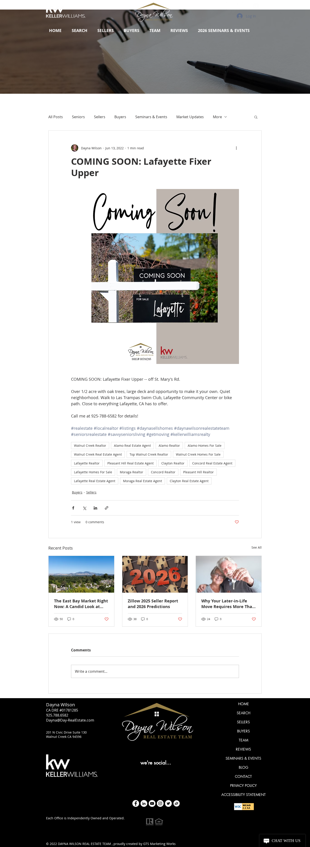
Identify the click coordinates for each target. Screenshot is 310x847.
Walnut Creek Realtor (90, 445)
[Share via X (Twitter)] (84, 508)
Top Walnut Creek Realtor (149, 454)
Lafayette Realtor (87, 463)
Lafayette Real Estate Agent (94, 481)
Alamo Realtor (169, 445)
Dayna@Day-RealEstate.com (70, 720)
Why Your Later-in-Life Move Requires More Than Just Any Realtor (228, 603)
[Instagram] (160, 803)
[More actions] (236, 148)
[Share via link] (106, 508)
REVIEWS (243, 749)
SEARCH (243, 713)
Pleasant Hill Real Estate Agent (130, 463)
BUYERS (243, 731)
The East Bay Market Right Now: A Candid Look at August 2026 (81, 603)
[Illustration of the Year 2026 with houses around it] (155, 574)
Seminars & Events (151, 116)
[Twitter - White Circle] (168, 803)
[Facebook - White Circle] (135, 803)
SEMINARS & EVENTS (243, 758)
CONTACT (243, 776)
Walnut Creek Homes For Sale (198, 454)
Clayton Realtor (173, 463)
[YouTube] (152, 803)
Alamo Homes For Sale (204, 445)
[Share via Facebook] (73, 508)
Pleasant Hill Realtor (198, 472)
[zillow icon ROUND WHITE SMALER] (176, 803)
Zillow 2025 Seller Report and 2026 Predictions (153, 603)
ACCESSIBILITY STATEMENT (243, 794)
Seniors (78, 116)
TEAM (243, 740)
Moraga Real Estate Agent (142, 481)
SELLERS (243, 722)
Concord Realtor (163, 472)
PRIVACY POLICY (243, 785)
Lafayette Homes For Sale (93, 472)
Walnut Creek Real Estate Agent (98, 454)
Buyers (120, 116)
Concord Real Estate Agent (212, 463)
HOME (243, 704)
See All (256, 547)
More (217, 116)
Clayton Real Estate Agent (189, 481)
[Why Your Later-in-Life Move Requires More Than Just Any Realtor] (228, 574)
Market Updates (190, 116)
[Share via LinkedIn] (95, 508)
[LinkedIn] (143, 803)
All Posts (55, 116)
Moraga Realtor (131, 472)
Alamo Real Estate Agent (132, 445)
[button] (105, 30)
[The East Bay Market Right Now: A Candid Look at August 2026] (81, 574)
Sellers (99, 116)
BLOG (243, 767)
